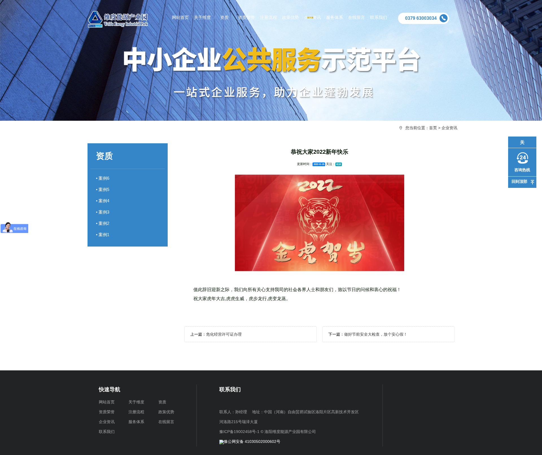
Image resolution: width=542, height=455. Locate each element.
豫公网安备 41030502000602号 (252, 441)
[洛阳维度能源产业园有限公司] (123, 19)
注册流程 (136, 412)
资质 (162, 402)
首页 (433, 128)
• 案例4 (102, 200)
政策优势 (166, 412)
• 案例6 (102, 178)
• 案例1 (102, 234)
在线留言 (166, 421)
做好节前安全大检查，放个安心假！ (375, 334)
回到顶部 (519, 181)
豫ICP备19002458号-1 (239, 431)
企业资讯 (449, 128)
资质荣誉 (107, 412)
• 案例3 (102, 212)
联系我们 (107, 431)
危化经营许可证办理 (224, 334)
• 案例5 (102, 189)
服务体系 (136, 421)
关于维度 (136, 402)
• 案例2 (102, 223)
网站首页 (107, 402)
